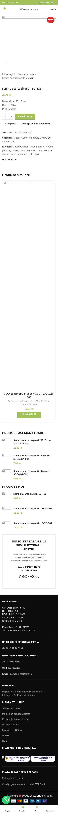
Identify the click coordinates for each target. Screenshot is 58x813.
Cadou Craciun (20, 146)
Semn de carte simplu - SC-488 (29, 493)
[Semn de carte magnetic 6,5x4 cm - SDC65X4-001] (6, 459)
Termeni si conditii (11, 708)
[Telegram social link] (32, 159)
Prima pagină (9, 74)
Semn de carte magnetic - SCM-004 (32, 523)
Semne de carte (26, 74)
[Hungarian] (48, 2)
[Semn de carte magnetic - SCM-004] (6, 527)
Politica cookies (10, 724)
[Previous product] (48, 82)
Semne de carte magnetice (21, 401)
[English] (42, 2)
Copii (30, 78)
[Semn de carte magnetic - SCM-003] (6, 512)
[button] (29, 415)
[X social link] (22, 159)
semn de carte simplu (21, 154)
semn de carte (27, 150)
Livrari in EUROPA (12, 730)
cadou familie (37, 146)
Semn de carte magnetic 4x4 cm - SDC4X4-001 (31, 473)
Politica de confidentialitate (16, 714)
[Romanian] (53, 2)
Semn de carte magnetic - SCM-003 (32, 508)
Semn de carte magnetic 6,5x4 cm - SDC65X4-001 (32, 457)
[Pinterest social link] (26, 159)
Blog (4, 741)
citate (15, 150)
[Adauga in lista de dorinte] (50, 185)
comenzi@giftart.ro (21, 674)
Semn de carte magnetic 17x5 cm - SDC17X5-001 (32, 442)
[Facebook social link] (19, 159)
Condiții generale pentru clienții (23, 784)
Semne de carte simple (14, 78)
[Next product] (54, 82)
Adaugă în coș (25, 117)
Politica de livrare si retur (15, 719)
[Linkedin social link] (29, 159)
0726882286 (13, 3)
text (37, 154)
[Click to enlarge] (7, 64)
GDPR (5, 735)
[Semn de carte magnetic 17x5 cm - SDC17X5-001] (6, 444)
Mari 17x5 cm (42, 401)
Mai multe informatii (12, 778)
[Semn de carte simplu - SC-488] (6, 497)
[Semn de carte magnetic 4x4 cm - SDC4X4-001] (6, 474)
